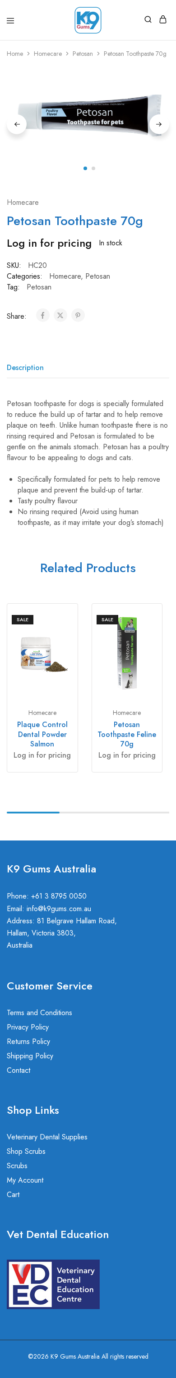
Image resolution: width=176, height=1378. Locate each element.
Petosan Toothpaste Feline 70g (126, 734)
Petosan (83, 53)
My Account (25, 1180)
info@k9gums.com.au (59, 909)
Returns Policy (28, 1041)
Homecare (48, 53)
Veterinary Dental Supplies (47, 1137)
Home (15, 53)
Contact (18, 1070)
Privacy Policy (28, 1027)
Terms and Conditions (39, 1013)
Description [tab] (25, 367)
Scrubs (17, 1166)
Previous (17, 124)
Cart (13, 1194)
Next (159, 124)
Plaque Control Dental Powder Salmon (42, 734)
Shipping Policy (30, 1056)
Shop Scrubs (26, 1151)
